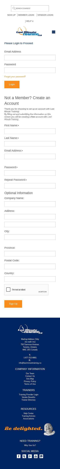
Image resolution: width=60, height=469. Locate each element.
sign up (11, 15)
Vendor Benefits (28, 397)
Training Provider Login (28, 394)
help (29, 21)
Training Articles (28, 416)
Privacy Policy (30, 381)
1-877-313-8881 (30, 358)
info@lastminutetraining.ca (30, 363)
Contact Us (30, 376)
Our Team (30, 373)
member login (26, 15)
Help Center (28, 413)
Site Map (30, 379)
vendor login (45, 15)
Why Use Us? (30, 445)
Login (12, 84)
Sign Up (13, 304)
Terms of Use (30, 384)
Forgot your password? (15, 76)
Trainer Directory (29, 400)
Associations (28, 419)
